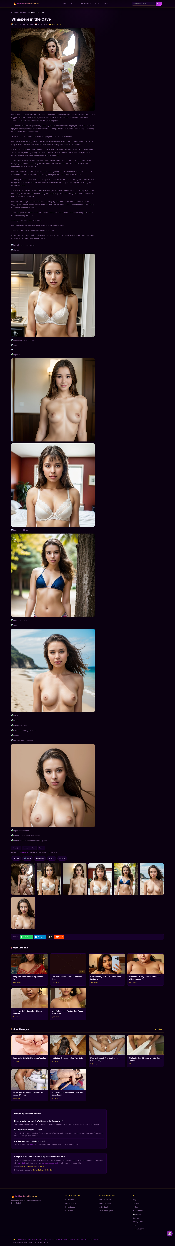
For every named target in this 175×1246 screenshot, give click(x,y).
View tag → (159, 1029)
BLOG (97, 3)
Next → (62, 858)
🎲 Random (40, 858)
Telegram (41, 937)
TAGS (106, 3)
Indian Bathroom (105, 1200)
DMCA (135, 1225)
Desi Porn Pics (70, 1203)
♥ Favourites (138, 1211)
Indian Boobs (49, 1170)
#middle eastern (29, 848)
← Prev (51, 858)
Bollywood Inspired (106, 1211)
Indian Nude (21, 12)
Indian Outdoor (104, 1207)
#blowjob (16, 848)
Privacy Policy (138, 1222)
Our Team (136, 1203)
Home (13, 12)
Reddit (60, 937)
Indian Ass (69, 1211)
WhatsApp (28, 937)
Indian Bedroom (38, 1170)
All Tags (135, 1207)
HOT (72, 3)
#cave (41, 848)
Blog (134, 1200)
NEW (65, 3)
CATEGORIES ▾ (85, 3)
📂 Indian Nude (55, 24)
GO (158, 4)
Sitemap (136, 1218)
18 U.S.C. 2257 (138, 1229)
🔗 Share (27, 858)
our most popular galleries (51, 1163)
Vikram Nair (24, 852)
